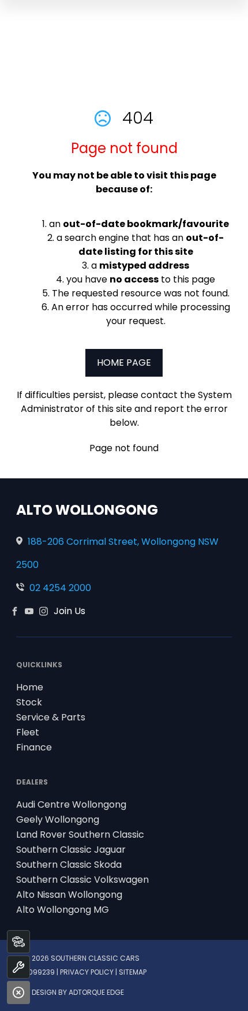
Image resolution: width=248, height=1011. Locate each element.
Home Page (124, 362)
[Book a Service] (18, 967)
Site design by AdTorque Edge (70, 992)
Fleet (27, 732)
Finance (34, 747)
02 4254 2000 (60, 587)
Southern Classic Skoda (69, 864)
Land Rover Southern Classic (80, 834)
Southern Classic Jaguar (71, 849)
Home (29, 687)
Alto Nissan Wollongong (69, 894)
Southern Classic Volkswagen (82, 879)
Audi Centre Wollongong (71, 804)
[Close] (18, 992)
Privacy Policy (87, 972)
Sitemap (132, 972)
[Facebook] (14, 611)
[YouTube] (29, 611)
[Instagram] (43, 611)
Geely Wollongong (57, 819)
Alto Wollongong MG (62, 909)
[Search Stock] (18, 941)
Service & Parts (50, 717)
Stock (29, 702)
